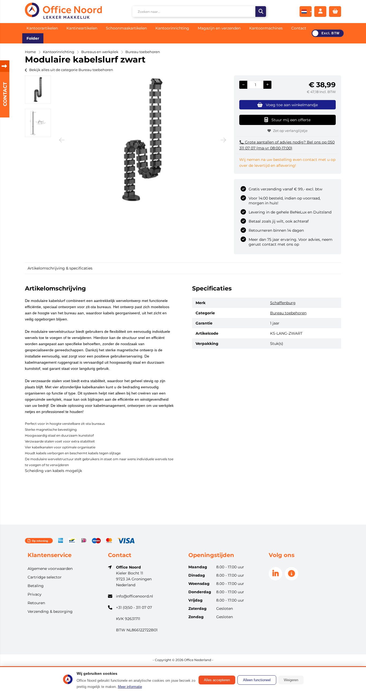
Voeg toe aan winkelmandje (292, 104)
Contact (298, 28)
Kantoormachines (266, 28)
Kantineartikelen (81, 28)
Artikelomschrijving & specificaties (60, 268)
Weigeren (291, 680)
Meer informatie (130, 687)
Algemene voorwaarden (50, 568)
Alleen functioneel (257, 680)
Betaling (36, 585)
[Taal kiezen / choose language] (306, 11)
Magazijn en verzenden (219, 28)
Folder (33, 38)
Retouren (36, 602)
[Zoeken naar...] (260, 11)
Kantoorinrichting (172, 28)
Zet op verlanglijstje (290, 130)
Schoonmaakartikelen (126, 28)
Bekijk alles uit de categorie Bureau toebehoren (71, 70)
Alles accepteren (217, 680)
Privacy (35, 594)
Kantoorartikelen (42, 28)
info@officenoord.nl (134, 596)
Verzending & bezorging (50, 611)
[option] (38, 89)
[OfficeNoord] (63, 11)
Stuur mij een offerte (291, 119)
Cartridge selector (45, 577)
